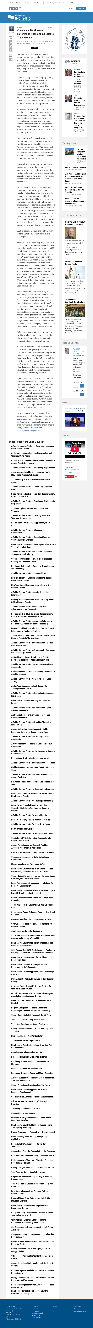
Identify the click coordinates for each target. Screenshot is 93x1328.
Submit (70, 3)
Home (11, 3)
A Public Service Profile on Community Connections (33, 763)
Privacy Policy (36, 1317)
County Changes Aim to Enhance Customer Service (32, 1167)
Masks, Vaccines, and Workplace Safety (28, 864)
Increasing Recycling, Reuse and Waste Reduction (32, 1073)
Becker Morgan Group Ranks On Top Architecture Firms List (75, 189)
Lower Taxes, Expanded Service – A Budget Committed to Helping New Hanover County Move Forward (32, 808)
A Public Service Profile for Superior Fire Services (32, 789)
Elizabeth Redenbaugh (78, 87)
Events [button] (36, 3)
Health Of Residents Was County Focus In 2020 (31, 919)
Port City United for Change (22, 829)
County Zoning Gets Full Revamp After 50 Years (31, 1015)
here (42, 178)
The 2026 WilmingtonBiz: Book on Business (79, 352)
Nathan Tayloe (79, 130)
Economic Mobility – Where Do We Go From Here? (31, 820)
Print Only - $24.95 (78, 382)
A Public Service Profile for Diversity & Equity (30, 824)
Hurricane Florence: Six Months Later (27, 1036)
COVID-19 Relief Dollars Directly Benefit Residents (32, 852)
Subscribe (77, 1307)
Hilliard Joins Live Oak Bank (75, 167)
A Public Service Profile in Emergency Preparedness (33, 467)
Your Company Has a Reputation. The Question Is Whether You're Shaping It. (79, 121)
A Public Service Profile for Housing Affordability (32, 801)
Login (71, 8)
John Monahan (79, 107)
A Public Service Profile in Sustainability (28, 573)
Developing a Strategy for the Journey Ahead (30, 758)
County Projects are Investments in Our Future (30, 1085)
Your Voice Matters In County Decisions (28, 1172)
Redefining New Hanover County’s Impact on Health (32, 1155)
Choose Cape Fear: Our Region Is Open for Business (33, 1151)
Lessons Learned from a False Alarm (26, 1068)
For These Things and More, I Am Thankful (29, 1057)
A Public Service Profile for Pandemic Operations (32, 833)
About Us (35, 1307)
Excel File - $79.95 (78, 391)
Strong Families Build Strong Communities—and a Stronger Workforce (79, 77)
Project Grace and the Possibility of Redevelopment (33, 1132)
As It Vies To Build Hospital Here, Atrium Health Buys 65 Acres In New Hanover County (75, 177)
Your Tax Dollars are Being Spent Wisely (28, 1019)
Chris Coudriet (43, 41)
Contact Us (35, 1309)
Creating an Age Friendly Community (26, 931)
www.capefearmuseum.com (30, 407)
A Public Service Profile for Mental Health (29, 815)
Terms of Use (36, 1315)
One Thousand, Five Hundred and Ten (26, 1052)
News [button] (18, 3)
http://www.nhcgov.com (30, 430)
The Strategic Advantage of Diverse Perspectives (79, 100)
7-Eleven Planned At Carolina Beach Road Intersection (81, 154)
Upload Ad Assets (80, 1311)
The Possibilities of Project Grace (25, 1040)
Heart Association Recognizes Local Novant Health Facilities (74, 201)
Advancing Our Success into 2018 (25, 1108)
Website (11, 32)
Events (55, 1307)
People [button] (27, 3)
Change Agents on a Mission (23, 1113)
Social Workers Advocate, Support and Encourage (32, 1097)
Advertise (77, 1309)
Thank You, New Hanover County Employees (29, 1024)
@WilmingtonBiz (37, 1313)
